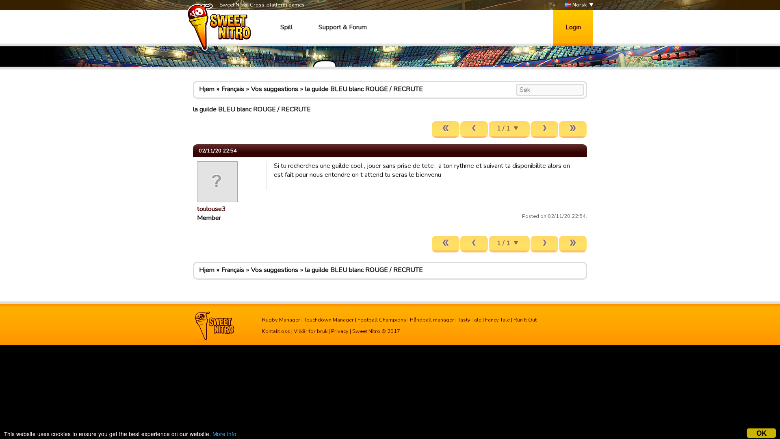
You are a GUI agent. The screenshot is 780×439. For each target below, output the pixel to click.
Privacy (340, 331)
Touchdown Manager (329, 320)
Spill (286, 27)
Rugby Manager (281, 320)
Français (232, 89)
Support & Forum (342, 27)
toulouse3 (211, 208)
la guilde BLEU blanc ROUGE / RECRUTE (364, 89)
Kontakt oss (276, 331)
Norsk (579, 5)
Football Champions (382, 320)
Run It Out (525, 320)
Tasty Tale (469, 320)
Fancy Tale (497, 320)
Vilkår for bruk (310, 331)
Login (573, 27)
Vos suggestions (274, 89)
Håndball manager (432, 320)
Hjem (206, 89)
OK (761, 433)
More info (224, 434)
